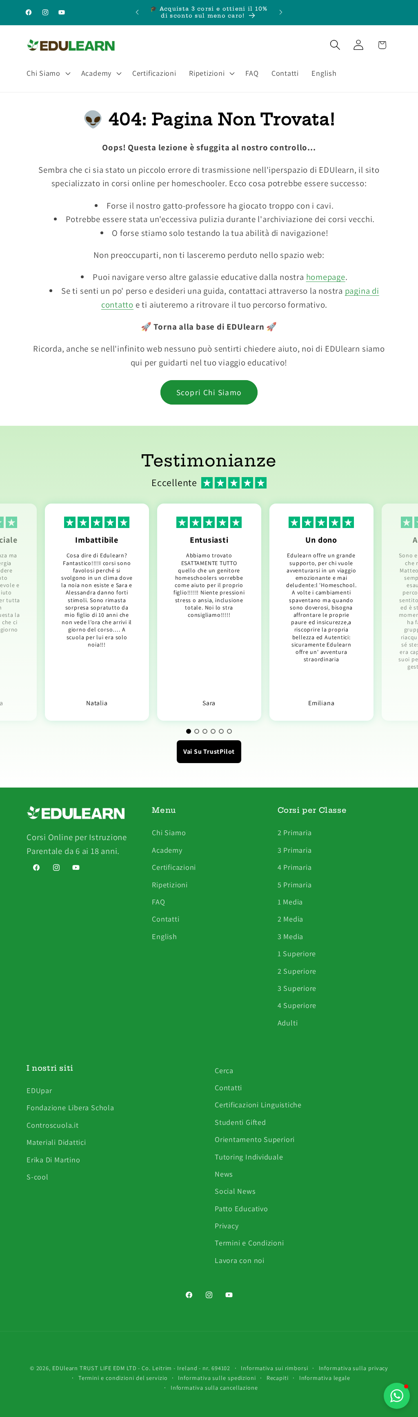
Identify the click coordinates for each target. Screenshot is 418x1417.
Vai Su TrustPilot (209, 751)
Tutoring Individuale (249, 1157)
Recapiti (278, 1378)
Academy (167, 850)
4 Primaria (295, 867)
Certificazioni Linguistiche (258, 1104)
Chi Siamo (169, 832)
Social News (235, 1191)
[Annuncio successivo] (281, 12)
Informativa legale (324, 1378)
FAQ (158, 902)
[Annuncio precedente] (137, 12)
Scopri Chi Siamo (209, 392)
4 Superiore (297, 1005)
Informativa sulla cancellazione (214, 1387)
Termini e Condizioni (249, 1243)
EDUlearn (66, 1368)
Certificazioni (174, 867)
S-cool (38, 1177)
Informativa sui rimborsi (274, 1368)
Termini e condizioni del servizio (123, 1378)
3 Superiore (297, 988)
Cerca (224, 1070)
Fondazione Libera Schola (70, 1107)
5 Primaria (295, 884)
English (164, 936)
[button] (47, 73)
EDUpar (39, 1090)
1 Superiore (297, 953)
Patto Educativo (241, 1208)
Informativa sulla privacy (354, 1368)
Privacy (226, 1225)
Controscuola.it (53, 1125)
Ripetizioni (170, 884)
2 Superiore (297, 971)
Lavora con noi (240, 1260)
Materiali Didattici (56, 1142)
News (224, 1174)
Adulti (288, 1023)
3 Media (290, 936)
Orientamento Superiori (255, 1139)
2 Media (290, 919)
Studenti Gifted (240, 1122)
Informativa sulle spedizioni (217, 1378)
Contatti (165, 919)
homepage (325, 276)
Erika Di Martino (53, 1159)
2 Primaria (295, 832)
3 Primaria (295, 850)
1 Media (290, 902)
